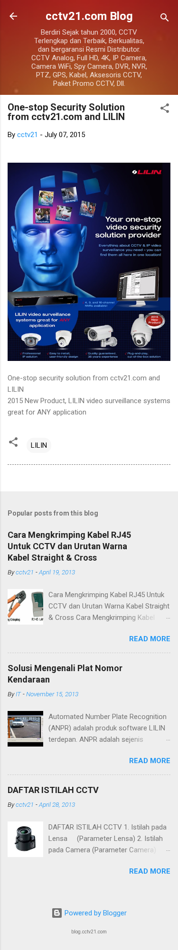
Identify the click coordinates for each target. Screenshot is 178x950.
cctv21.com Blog (89, 16)
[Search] (164, 19)
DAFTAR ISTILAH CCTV (53, 790)
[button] (164, 109)
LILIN (39, 445)
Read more (149, 639)
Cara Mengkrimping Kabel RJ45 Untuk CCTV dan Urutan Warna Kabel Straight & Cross (69, 546)
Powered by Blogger (95, 913)
